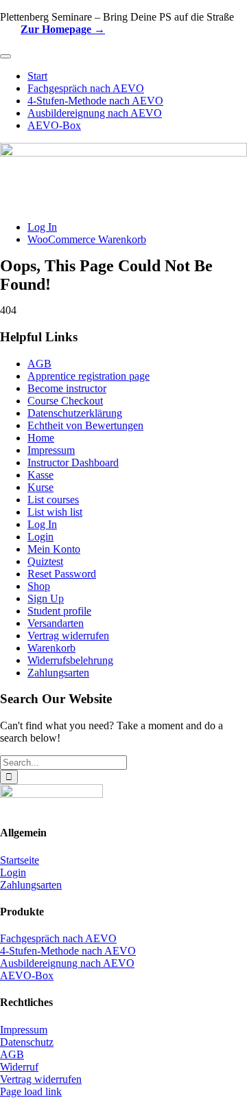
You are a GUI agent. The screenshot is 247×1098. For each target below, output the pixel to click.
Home (40, 438)
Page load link (31, 1091)
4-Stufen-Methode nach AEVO (68, 951)
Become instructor (66, 388)
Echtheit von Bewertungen (85, 425)
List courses (53, 499)
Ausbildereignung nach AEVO (67, 963)
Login (40, 536)
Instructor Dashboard (73, 462)
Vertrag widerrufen (68, 635)
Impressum (51, 450)
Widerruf (19, 1067)
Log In (42, 524)
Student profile (59, 611)
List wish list (54, 512)
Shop (38, 586)
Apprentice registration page (88, 376)
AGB (39, 363)
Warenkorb (51, 648)
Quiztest (45, 561)
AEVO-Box (27, 975)
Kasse (40, 475)
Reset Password (61, 574)
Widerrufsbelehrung (70, 660)
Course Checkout (65, 401)
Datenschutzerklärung (74, 413)
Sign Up (45, 598)
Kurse (40, 487)
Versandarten (55, 623)
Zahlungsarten (58, 672)
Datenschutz (27, 1042)
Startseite (19, 860)
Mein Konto (53, 549)
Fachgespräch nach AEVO (58, 938)
